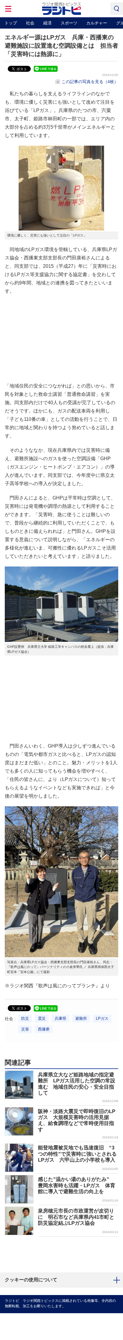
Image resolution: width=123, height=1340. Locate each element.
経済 (47, 23)
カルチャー (96, 23)
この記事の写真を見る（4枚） (89, 81)
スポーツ (69, 23)
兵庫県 (60, 1018)
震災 (42, 1018)
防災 (25, 1018)
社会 (30, 23)
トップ (10, 23)
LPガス (102, 1018)
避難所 (81, 1018)
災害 (25, 1029)
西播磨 (44, 1029)
